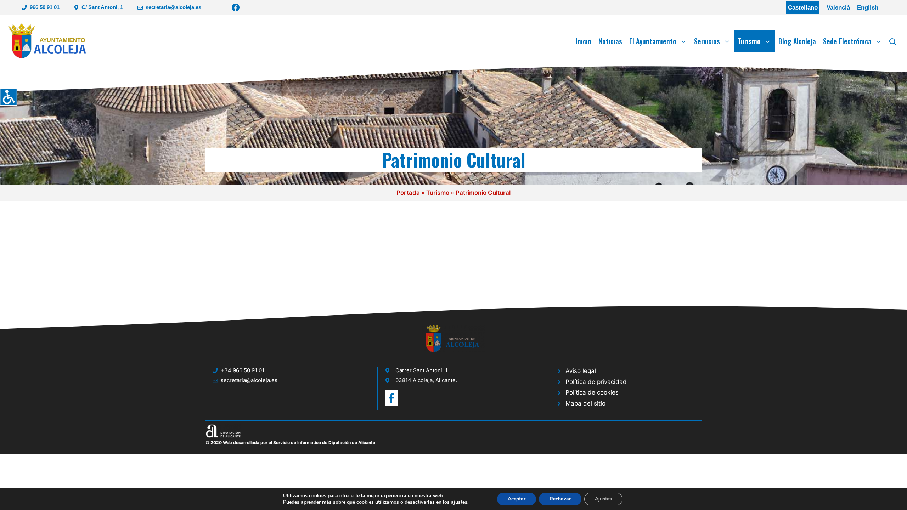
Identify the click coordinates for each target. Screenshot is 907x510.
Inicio (583, 41)
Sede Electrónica (847, 41)
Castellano (803, 7)
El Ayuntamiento (652, 41)
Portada (408, 192)
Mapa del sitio (585, 403)
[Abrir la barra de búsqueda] (893, 41)
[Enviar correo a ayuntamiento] (391, 398)
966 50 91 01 (45, 7)
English (867, 7)
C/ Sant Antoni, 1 (102, 7)
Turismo (749, 41)
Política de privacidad (596, 381)
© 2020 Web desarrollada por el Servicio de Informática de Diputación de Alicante (290, 442)
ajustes (459, 502)
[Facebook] (236, 8)
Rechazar (560, 498)
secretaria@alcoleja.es (173, 7)
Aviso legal (580, 370)
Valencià (838, 7)
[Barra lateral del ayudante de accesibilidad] (8, 97)
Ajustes (603, 498)
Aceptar (516, 498)
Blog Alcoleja (797, 41)
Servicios (707, 41)
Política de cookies (592, 392)
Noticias (610, 41)
